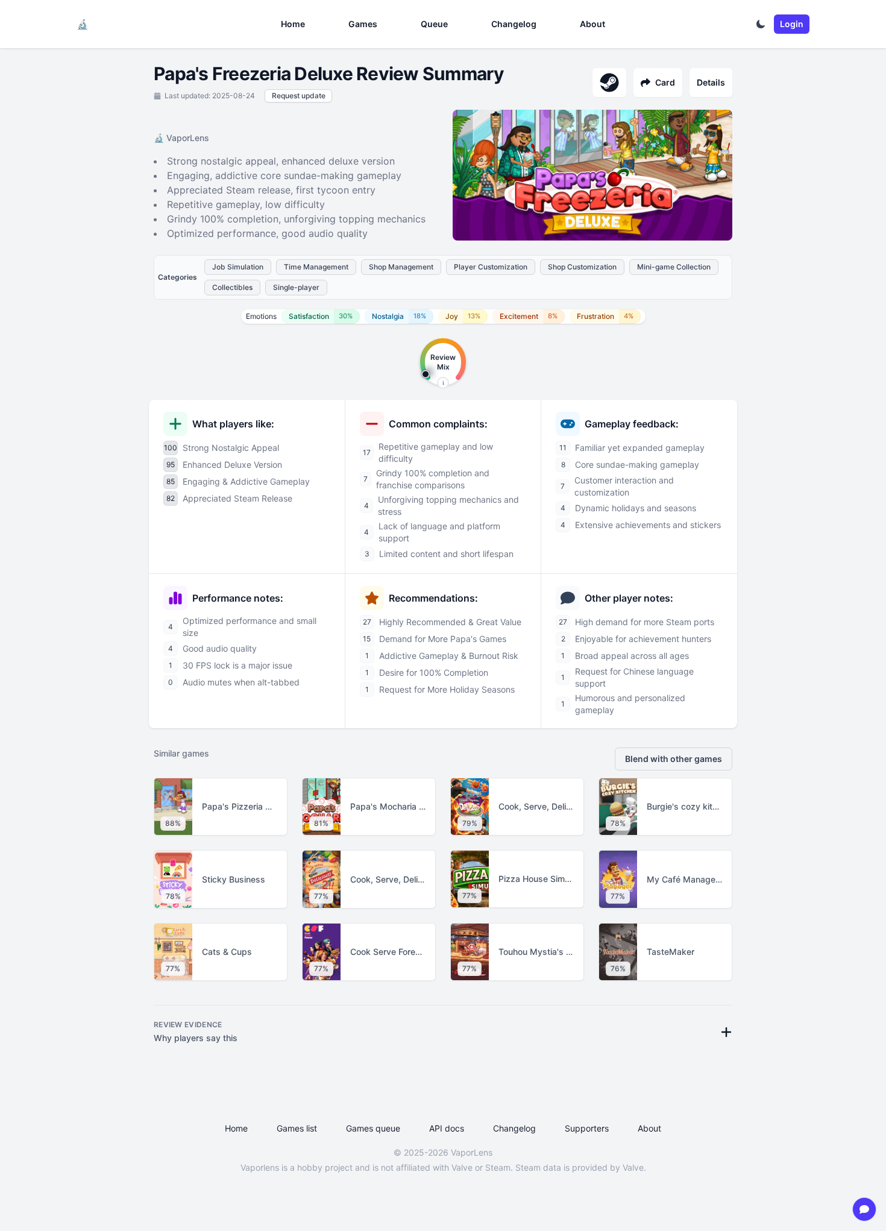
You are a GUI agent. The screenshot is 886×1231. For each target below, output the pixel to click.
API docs (446, 1128)
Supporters (587, 1128)
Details (711, 82)
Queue (434, 24)
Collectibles (232, 287)
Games (362, 24)
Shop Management (401, 266)
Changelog (513, 24)
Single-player (296, 287)
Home (293, 24)
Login (791, 24)
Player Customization (490, 266)
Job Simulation (237, 266)
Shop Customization (582, 266)
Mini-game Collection (674, 266)
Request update (298, 95)
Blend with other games (673, 759)
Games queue (373, 1128)
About (592, 24)
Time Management (316, 266)
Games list (297, 1128)
